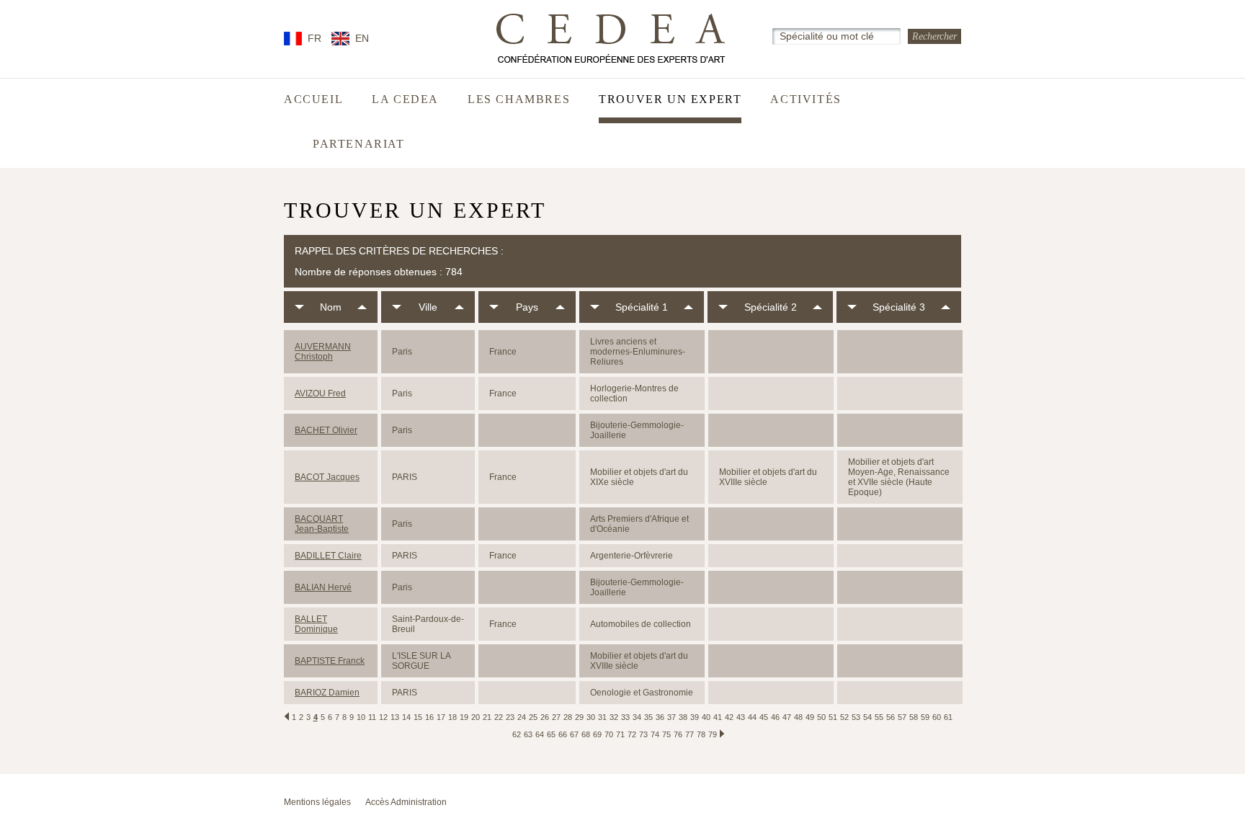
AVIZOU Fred (320, 393)
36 (660, 717)
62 (516, 734)
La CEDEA (405, 99)
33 (625, 717)
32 (614, 717)
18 (452, 717)
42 (729, 717)
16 (429, 717)
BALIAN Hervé (323, 587)
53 (856, 717)
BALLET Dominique (316, 624)
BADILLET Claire (328, 556)
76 (678, 734)
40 (706, 717)
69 (597, 734)
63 (528, 734)
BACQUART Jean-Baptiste (322, 524)
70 (608, 734)
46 (775, 717)
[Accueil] (611, 38)
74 (655, 734)
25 (533, 717)
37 (671, 717)
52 (844, 717)
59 (925, 717)
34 (637, 717)
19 (464, 717)
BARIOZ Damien (327, 693)
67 (574, 734)
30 (590, 717)
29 (579, 717)
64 (539, 734)
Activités (805, 99)
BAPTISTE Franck (330, 661)
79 (712, 734)
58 (913, 717)
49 (810, 717)
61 (948, 717)
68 (585, 734)
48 (798, 717)
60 (936, 717)
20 (475, 717)
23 (510, 717)
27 (556, 717)
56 (890, 717)
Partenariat (359, 144)
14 (406, 717)
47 (786, 717)
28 (567, 717)
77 (689, 734)
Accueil (313, 99)
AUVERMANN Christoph (323, 352)
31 (602, 717)
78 (701, 734)
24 (521, 717)
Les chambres (519, 99)
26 (544, 717)
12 (383, 717)
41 (717, 717)
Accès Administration (406, 802)
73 (643, 734)
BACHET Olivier (326, 430)
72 (632, 734)
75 (666, 734)
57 (902, 717)
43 (740, 717)
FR (314, 38)
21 (487, 717)
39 (694, 717)
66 (562, 734)
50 (821, 717)
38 (683, 717)
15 (418, 717)
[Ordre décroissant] (299, 307)
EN (362, 38)
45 (763, 717)
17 (441, 717)
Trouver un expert (670, 99)
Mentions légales (317, 802)
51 (833, 717)
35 (648, 717)
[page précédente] (287, 716)
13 (395, 717)
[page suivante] (722, 733)
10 (361, 717)
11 (372, 717)
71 (620, 734)
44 (752, 717)
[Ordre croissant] (362, 307)
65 (551, 734)
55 (879, 717)
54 (867, 717)
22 (498, 717)
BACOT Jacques (327, 477)
